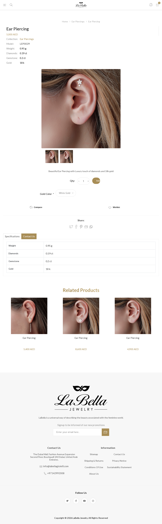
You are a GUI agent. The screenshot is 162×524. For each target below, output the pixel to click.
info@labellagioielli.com (56, 466)
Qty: (72, 180)
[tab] (12, 236)
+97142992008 (55, 473)
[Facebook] (76, 501)
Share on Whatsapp (91, 227)
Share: (81, 220)
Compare (38, 207)
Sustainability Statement (119, 467)
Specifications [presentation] (12, 236)
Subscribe (105, 432)
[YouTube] (84, 501)
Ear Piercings (27, 39)
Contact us (119, 454)
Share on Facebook (76, 226)
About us (94, 473)
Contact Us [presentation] (29, 236)
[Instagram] (93, 501)
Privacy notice (119, 460)
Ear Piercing (29, 337)
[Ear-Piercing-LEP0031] (29, 316)
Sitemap (94, 454)
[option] (52, 156)
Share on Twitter (71, 226)
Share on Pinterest (81, 226)
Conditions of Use (94, 467)
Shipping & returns (93, 460)
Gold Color (46, 193)
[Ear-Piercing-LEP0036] (133, 316)
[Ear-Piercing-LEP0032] (81, 316)
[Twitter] (67, 501)
